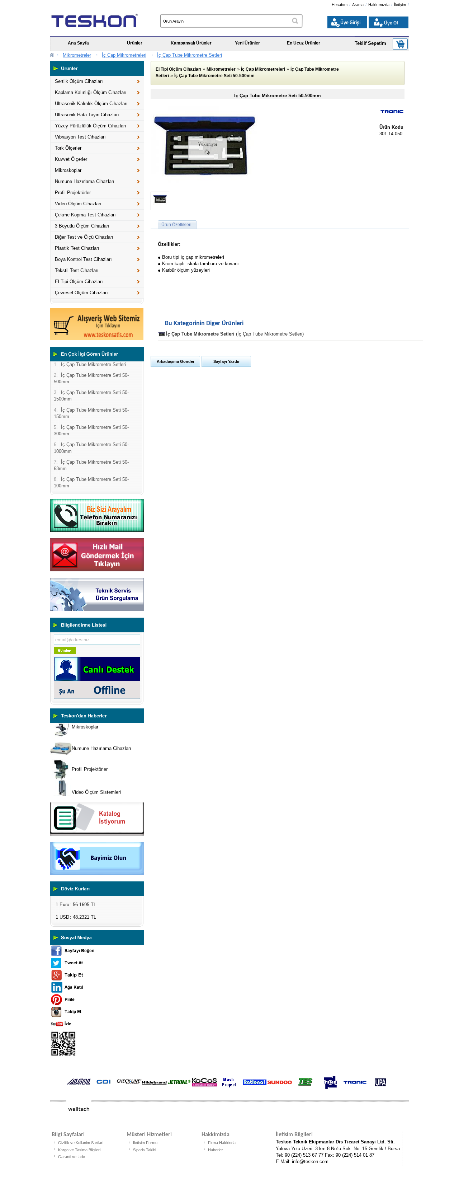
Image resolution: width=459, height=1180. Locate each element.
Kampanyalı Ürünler (191, 43)
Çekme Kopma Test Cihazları (85, 214)
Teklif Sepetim (370, 43)
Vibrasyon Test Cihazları (80, 137)
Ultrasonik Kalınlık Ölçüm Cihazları (91, 103)
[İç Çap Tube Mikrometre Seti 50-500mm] (204, 184)
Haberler (215, 1150)
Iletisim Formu (145, 1143)
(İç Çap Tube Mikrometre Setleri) (235, 334)
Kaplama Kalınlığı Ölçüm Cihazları (91, 92)
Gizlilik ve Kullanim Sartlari (80, 1143)
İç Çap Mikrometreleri (124, 55)
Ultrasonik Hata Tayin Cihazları (87, 114)
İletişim (400, 5)
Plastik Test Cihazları (77, 248)
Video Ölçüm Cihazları (78, 203)
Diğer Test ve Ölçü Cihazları (84, 237)
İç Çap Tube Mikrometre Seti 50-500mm (214, 75)
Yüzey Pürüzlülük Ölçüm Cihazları (90, 125)
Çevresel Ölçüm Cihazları (81, 292)
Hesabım (339, 5)
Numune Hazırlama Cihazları (84, 181)
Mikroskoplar (68, 170)
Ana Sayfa (78, 43)
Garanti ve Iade (71, 1157)
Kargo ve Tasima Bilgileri (79, 1150)
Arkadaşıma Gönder (175, 361)
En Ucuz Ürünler (303, 43)
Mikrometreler (77, 55)
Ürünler (134, 43)
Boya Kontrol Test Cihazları (83, 259)
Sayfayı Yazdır (226, 361)
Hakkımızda (378, 5)
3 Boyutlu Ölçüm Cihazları (82, 226)
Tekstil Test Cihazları (77, 270)
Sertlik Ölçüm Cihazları (79, 81)
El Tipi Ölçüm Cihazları (79, 281)
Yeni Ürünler (247, 43)
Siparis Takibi (144, 1150)
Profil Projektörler (73, 192)
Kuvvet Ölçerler (71, 159)
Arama (358, 5)
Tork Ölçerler (68, 148)
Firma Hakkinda (222, 1143)
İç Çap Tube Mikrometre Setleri (189, 55)
